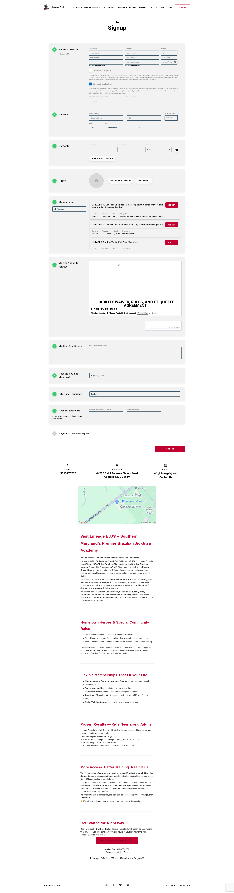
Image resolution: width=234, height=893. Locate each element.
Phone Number (94, 57)
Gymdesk (185, 885)
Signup (182, 7)
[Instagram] (127, 885)
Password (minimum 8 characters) (100, 409)
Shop (161, 7)
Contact (153, 7)
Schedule (122, 7)
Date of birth (165, 57)
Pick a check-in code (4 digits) (98, 97)
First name (93, 48)
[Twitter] (120, 885)
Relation (148, 145)
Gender (163, 48)
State (91, 123)
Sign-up (170, 449)
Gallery (142, 7)
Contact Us (165, 477)
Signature (148, 319)
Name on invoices (130, 97)
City (128, 113)
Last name (128, 48)
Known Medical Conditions (98, 345)
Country (108, 123)
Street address (94, 113)
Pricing (132, 7)
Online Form (122, 852)
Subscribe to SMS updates (133, 75)
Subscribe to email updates (134, 88)
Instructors (110, 7)
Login (169, 7)
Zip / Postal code (170, 113)
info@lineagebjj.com (165, 473)
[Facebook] (113, 885)
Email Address (130, 57)
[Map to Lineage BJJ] (117, 505)
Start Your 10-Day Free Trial (117, 840)
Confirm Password (133, 409)
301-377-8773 (123, 849)
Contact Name (93, 145)
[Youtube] (106, 885)
